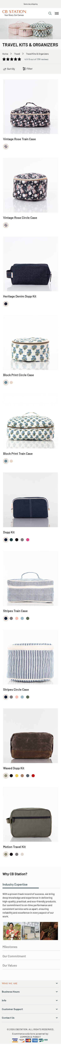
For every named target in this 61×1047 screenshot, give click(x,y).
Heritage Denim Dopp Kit (19, 296)
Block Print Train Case (18, 453)
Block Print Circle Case (18, 375)
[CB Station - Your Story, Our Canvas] (14, 13)
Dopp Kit (9, 532)
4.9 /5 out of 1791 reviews (36, 59)
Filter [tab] (30, 68)
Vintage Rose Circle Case (20, 217)
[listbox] (6, 146)
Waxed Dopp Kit (13, 768)
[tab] (50, 13)
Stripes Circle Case (16, 689)
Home (5, 53)
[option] (5, 146)
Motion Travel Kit (14, 847)
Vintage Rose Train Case (19, 139)
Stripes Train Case (15, 611)
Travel (17, 53)
